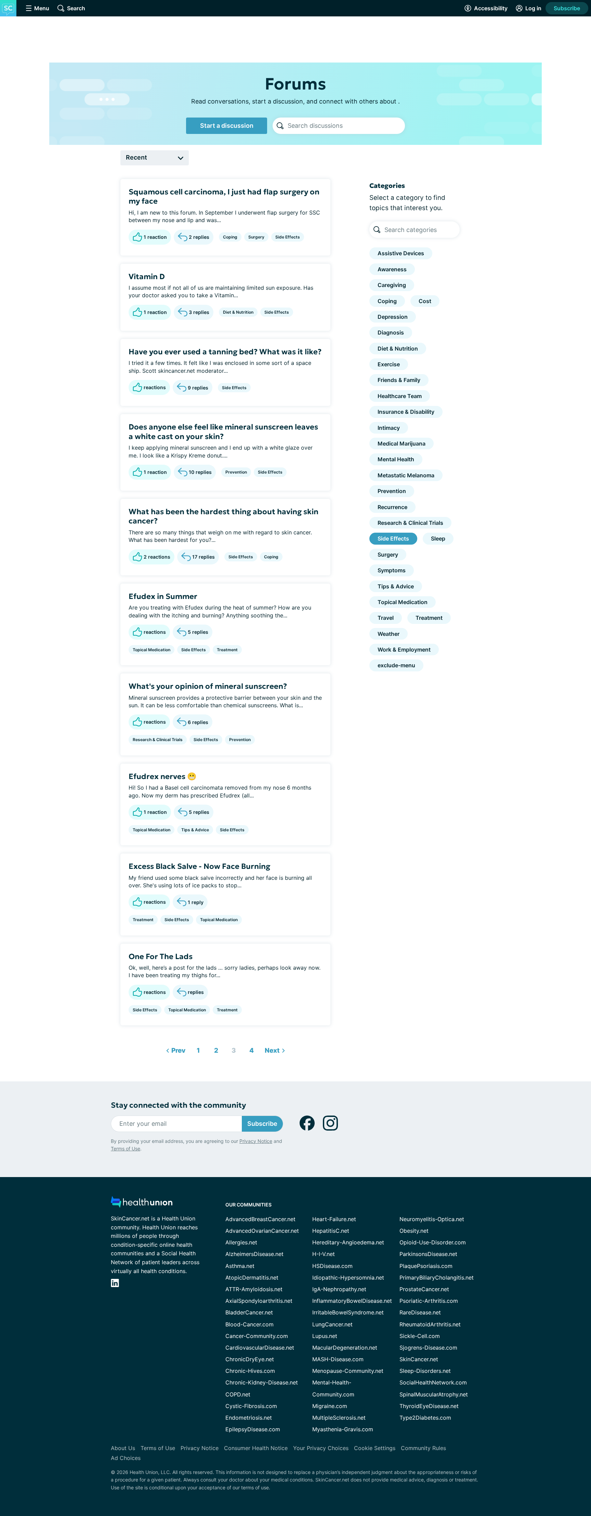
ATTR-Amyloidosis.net (254, 1289)
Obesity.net (414, 1230)
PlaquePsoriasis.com (425, 1265)
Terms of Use (125, 1148)
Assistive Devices (401, 253)
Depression (393, 316)
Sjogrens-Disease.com (428, 1347)
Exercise (389, 364)
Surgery (256, 237)
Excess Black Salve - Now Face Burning (199, 866)
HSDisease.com (332, 1265)
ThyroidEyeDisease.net (429, 1406)
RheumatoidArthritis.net (430, 1324)
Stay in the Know (409, 1431)
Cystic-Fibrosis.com (251, 1406)
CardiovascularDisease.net (259, 1347)
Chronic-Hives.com (250, 1370)
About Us (123, 1448)
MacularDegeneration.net (344, 1347)
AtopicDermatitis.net (251, 1277)
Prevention (236, 472)
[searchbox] (346, 126)
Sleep (438, 538)
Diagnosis (391, 332)
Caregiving (392, 285)
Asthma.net (239, 1265)
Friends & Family (399, 380)
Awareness (392, 269)
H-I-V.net (323, 1254)
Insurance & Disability (406, 411)
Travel (386, 617)
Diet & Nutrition (238, 312)
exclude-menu (396, 665)
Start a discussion (226, 125)
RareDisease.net (420, 1312)
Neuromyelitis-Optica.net (431, 1219)
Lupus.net (324, 1336)
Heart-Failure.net (334, 1219)
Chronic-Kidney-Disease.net (261, 1382)
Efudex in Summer (163, 596)
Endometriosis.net (248, 1417)
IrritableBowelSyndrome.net (348, 1312)
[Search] (280, 126)
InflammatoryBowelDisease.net (352, 1300)
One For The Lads (161, 956)
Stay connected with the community (178, 1105)
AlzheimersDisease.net (254, 1254)
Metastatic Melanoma (406, 475)
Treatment (227, 649)
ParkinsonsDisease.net (428, 1254)
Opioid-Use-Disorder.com (432, 1242)
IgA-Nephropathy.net (339, 1289)
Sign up (551, 1463)
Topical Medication (151, 649)
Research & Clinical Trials (158, 739)
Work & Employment (404, 649)
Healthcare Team (400, 396)
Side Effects (287, 237)
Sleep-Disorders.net (425, 1370)
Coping (230, 237)
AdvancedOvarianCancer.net (262, 1230)
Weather (388, 633)
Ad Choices (126, 1457)
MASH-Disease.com (338, 1359)
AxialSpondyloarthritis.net (258, 1300)
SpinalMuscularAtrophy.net (433, 1394)
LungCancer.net (332, 1324)
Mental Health (396, 459)
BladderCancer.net (249, 1312)
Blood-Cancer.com (249, 1324)
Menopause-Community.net (347, 1370)
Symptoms (392, 570)
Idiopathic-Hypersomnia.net (348, 1277)
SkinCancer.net (418, 1359)
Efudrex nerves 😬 (162, 776)
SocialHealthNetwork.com (433, 1382)
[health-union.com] (141, 1204)
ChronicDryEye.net (249, 1359)
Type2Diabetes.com (425, 1417)
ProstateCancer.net (424, 1289)
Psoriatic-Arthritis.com (428, 1300)
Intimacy (389, 427)
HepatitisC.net (330, 1230)
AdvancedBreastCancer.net (260, 1219)
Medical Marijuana (401, 443)
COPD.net (237, 1394)
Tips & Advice (195, 829)
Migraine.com (329, 1406)
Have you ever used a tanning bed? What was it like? (225, 351)
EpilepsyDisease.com (252, 1429)
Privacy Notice (522, 1482)
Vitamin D (147, 276)
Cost (425, 301)
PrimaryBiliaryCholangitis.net (436, 1277)
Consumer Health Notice (256, 1448)
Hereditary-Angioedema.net (348, 1242)
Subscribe (567, 8)
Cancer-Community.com (256, 1336)
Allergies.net (241, 1242)
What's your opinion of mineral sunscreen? (208, 686)
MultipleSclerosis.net (339, 1417)
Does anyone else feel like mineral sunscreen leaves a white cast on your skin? (223, 431)
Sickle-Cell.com (419, 1336)
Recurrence (392, 507)
